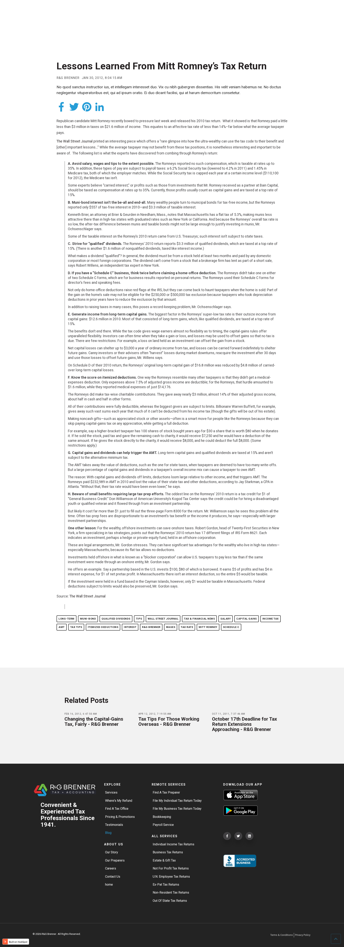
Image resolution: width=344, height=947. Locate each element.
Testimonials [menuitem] (114, 825)
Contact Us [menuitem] (112, 876)
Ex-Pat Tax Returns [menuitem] (166, 884)
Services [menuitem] (111, 792)
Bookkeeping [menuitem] (162, 817)
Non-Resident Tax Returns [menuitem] (171, 892)
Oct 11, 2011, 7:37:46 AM (228, 713)
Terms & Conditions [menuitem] (281, 934)
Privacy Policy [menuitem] (302, 934)
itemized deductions (103, 627)
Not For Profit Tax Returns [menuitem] (171, 868)
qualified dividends (116, 618)
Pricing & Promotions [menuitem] (120, 817)
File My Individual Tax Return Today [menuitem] (177, 801)
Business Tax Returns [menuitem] (168, 852)
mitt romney (208, 627)
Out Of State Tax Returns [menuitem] (170, 901)
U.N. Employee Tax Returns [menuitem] (171, 876)
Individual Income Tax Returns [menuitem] (173, 844)
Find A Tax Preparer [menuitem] (166, 792)
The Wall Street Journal (75, 141)
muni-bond (88, 618)
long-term (66, 618)
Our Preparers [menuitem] (115, 860)
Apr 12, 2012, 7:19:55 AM (154, 713)
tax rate (187, 627)
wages (170, 627)
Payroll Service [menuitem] (163, 825)
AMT (62, 627)
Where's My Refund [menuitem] (118, 801)
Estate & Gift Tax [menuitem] (164, 860)
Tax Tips (76, 627)
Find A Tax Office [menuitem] (116, 808)
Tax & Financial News (199, 618)
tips (139, 618)
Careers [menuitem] (110, 868)
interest (130, 627)
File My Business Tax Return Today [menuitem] (177, 808)
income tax (270, 618)
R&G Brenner (68, 78)
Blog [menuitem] (108, 833)
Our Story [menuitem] (111, 852)
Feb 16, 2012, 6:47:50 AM (80, 713)
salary (225, 618)
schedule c (231, 627)
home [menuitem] (109, 884)
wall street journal (163, 618)
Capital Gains (246, 618)
